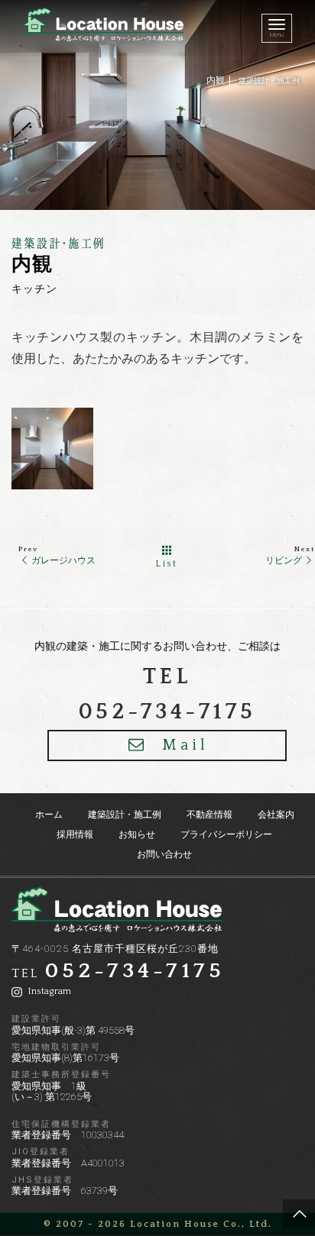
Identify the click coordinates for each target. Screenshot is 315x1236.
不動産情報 (209, 814)
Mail (185, 745)
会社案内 (276, 814)
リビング (283, 560)
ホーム (49, 814)
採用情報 (75, 834)
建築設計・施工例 (269, 80)
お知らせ (137, 834)
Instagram (48, 991)
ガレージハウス (63, 560)
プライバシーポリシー (226, 834)
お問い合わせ (164, 854)
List (166, 564)
